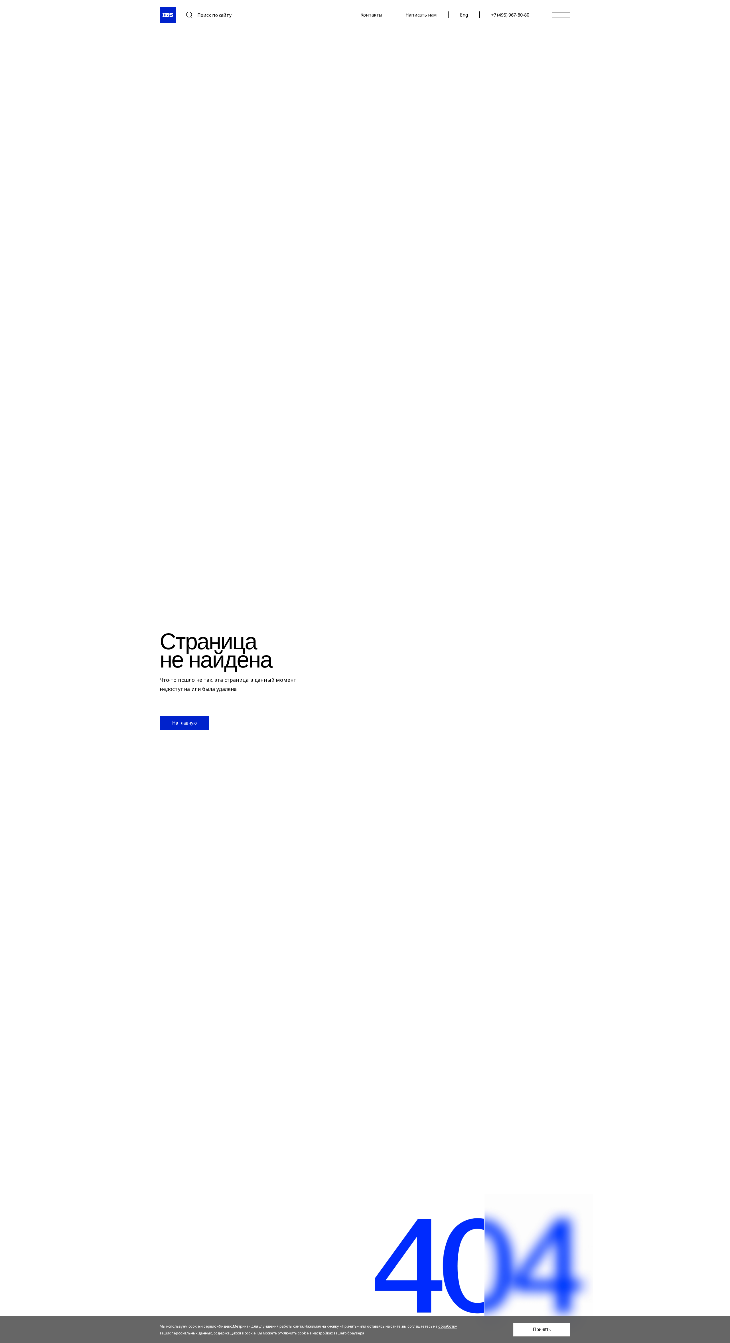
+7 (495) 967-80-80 (510, 15)
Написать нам (421, 15)
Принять (542, 1329)
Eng (464, 15)
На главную (184, 723)
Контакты (371, 15)
